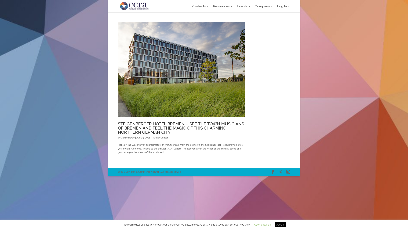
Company (262, 6)
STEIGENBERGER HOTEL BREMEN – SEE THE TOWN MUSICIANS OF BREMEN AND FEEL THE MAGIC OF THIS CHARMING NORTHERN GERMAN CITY (181, 128)
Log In (282, 6)
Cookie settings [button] (262, 224)
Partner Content (160, 137)
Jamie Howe (128, 137)
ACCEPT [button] (280, 225)
